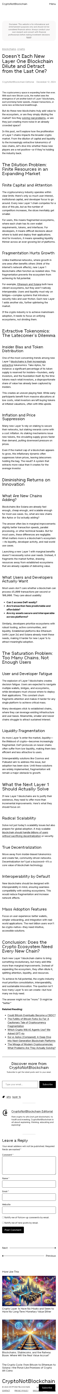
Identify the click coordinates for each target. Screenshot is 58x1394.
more (29, 37)
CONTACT (6, 1391)
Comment (7, 1154)
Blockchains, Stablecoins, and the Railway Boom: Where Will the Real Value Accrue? (26, 1354)
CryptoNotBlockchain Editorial (32, 1111)
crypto (21, 49)
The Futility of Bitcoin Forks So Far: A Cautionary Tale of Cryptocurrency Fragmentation (28, 1022)
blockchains (9, 49)
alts (8, 1096)
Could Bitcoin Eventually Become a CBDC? (32, 1015)
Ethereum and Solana (29, 284)
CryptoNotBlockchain (14, 3)
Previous (51, 1255)
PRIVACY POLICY (21, 1391)
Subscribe (48, 1084)
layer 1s (16, 1096)
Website (6, 1204)
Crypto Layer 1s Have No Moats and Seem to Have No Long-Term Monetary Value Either (28, 1310)
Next (5, 1247)
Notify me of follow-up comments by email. (26, 1217)
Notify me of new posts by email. (21, 1222)
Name (5, 1178)
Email (5, 1191)
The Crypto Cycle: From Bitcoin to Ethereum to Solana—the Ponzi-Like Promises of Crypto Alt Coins (29, 1367)
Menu (52, 3)
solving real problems (34, 117)
